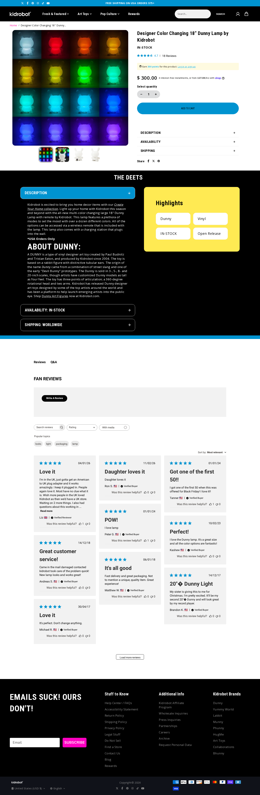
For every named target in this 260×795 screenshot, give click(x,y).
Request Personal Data (175, 745)
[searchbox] (46, 427)
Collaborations (223, 747)
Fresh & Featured (54, 14)
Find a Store (113, 747)
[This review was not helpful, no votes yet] (86, 523)
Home (13, 25)
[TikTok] (43, 3)
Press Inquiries (170, 720)
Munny (218, 722)
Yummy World (223, 709)
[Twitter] (22, 3)
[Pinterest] (33, 3)
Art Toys (83, 14)
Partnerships (168, 726)
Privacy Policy (114, 728)
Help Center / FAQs (118, 703)
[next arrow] (121, 88)
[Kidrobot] (20, 14)
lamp (75, 443)
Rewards (134, 14)
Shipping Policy (116, 722)
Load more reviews (130, 657)
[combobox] (82, 427)
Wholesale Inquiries (173, 713)
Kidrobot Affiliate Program (171, 705)
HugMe (218, 734)
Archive (164, 738)
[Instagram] (38, 3)
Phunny (218, 728)
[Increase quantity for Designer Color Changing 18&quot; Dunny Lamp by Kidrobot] (155, 94)
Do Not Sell (113, 741)
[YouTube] (48, 3)
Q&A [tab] (54, 362)
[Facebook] (27, 3)
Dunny (218, 703)
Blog (108, 759)
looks (38, 443)
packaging (61, 443)
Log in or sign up (187, 66)
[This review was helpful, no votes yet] (145, 492)
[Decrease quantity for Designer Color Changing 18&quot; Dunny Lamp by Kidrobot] (141, 94)
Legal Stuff (112, 734)
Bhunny (218, 753)
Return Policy (114, 715)
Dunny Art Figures (55, 296)
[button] (221, 13)
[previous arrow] (19, 88)
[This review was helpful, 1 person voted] (80, 523)
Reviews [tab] (40, 362)
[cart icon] (246, 14)
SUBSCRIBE (74, 742)
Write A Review (54, 398)
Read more (46, 511)
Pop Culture (108, 14)
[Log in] (238, 14)
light (48, 443)
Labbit (217, 715)
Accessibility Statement (121, 709)
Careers (164, 732)
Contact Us (112, 753)
